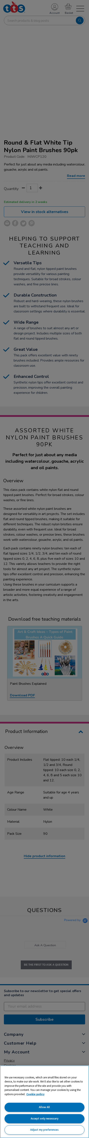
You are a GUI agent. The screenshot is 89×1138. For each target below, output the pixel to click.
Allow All (44, 1107)
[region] (44, 1101)
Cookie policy (35, 1094)
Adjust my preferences (44, 1130)
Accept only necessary (44, 1118)
